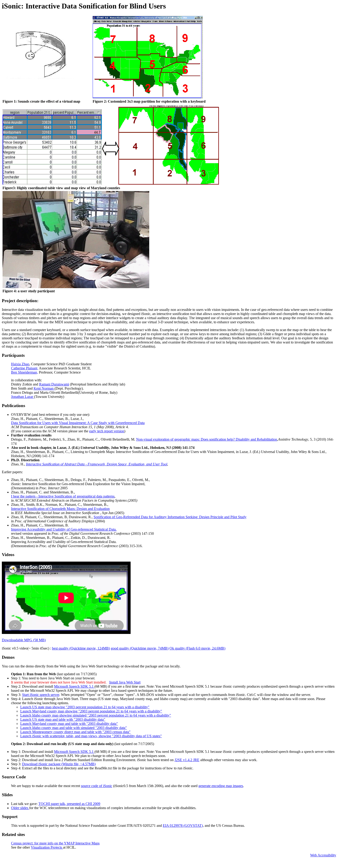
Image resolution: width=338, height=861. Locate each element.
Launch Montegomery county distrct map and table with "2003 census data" (75, 732)
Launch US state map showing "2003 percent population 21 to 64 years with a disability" (84, 707)
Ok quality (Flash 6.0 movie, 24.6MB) (197, 648)
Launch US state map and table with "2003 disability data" (62, 719)
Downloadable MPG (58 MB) (24, 640)
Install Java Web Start (124, 682)
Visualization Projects (47, 847)
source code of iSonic (96, 786)
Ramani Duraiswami (54, 384)
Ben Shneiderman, (24, 372)
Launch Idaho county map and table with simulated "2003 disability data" (73, 728)
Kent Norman (44, 388)
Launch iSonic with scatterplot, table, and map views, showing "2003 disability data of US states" (91, 736)
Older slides (20, 808)
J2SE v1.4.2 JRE (187, 760)
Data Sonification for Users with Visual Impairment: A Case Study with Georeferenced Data (78, 423)
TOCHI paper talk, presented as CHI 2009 (69, 804)
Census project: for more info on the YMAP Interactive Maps (55, 843)
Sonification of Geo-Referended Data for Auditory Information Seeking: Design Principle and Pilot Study (170, 517)
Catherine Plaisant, (24, 368)
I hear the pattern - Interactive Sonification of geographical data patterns (63, 496)
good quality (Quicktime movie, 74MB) (140, 648)
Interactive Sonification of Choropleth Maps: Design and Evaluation (60, 509)
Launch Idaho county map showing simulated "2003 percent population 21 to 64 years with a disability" (95, 715)
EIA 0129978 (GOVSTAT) (183, 825)
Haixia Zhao (20, 364)
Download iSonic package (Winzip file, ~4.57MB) (59, 764)
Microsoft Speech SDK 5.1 (74, 686)
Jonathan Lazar (22, 397)
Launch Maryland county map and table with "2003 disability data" (69, 724)
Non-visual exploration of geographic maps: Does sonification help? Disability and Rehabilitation (206, 439)
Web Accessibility (323, 855)
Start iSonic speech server (40, 695)
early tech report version (106, 431)
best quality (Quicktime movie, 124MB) (81, 648)
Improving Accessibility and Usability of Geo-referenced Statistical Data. (64, 529)
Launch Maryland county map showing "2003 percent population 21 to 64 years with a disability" (91, 711)
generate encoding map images (220, 786)
